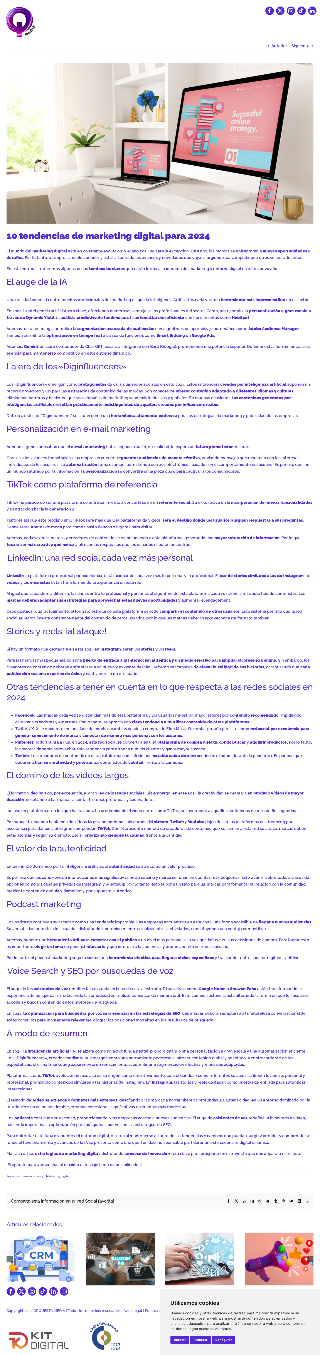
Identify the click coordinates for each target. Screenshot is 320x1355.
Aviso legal (132, 1311)
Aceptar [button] (180, 1340)
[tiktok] (301, 11)
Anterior (279, 45)
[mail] (64, 1291)
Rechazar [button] (200, 1340)
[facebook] (269, 11)
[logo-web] (20, 8)
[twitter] (280, 11)
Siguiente (300, 45)
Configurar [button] (223, 1340)
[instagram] (291, 11)
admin (16, 1176)
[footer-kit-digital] (39, 1331)
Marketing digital (58, 1176)
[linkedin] (312, 11)
